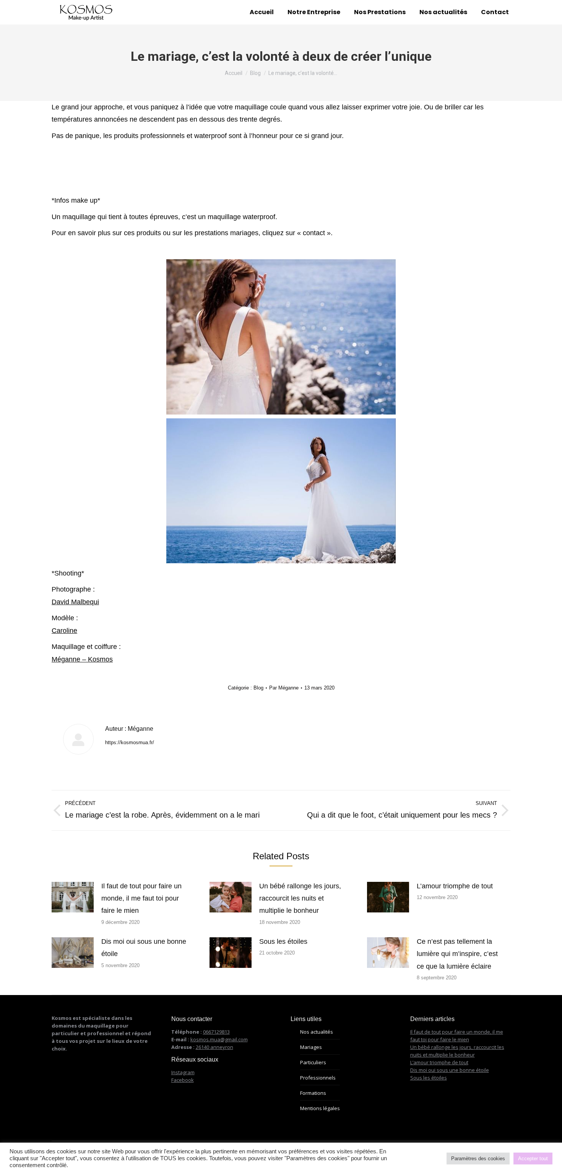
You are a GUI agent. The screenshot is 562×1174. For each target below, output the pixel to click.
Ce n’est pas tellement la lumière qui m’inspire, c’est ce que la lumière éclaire (457, 954)
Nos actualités (316, 1031)
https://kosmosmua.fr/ (129, 742)
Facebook (182, 1079)
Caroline (64, 630)
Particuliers (313, 1062)
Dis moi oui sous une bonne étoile (143, 948)
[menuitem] (261, 12)
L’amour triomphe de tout (455, 886)
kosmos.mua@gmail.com (219, 1039)
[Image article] (73, 897)
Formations (313, 1092)
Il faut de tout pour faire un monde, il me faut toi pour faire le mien (141, 898)
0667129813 (216, 1031)
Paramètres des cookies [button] (478, 1158)
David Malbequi (75, 602)
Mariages (311, 1047)
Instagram (183, 1072)
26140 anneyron (214, 1047)
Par (284, 688)
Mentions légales (320, 1108)
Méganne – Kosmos (82, 659)
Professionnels (318, 1077)
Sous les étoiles (283, 941)
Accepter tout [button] (533, 1158)
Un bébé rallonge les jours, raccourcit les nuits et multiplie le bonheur (300, 898)
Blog (258, 688)
